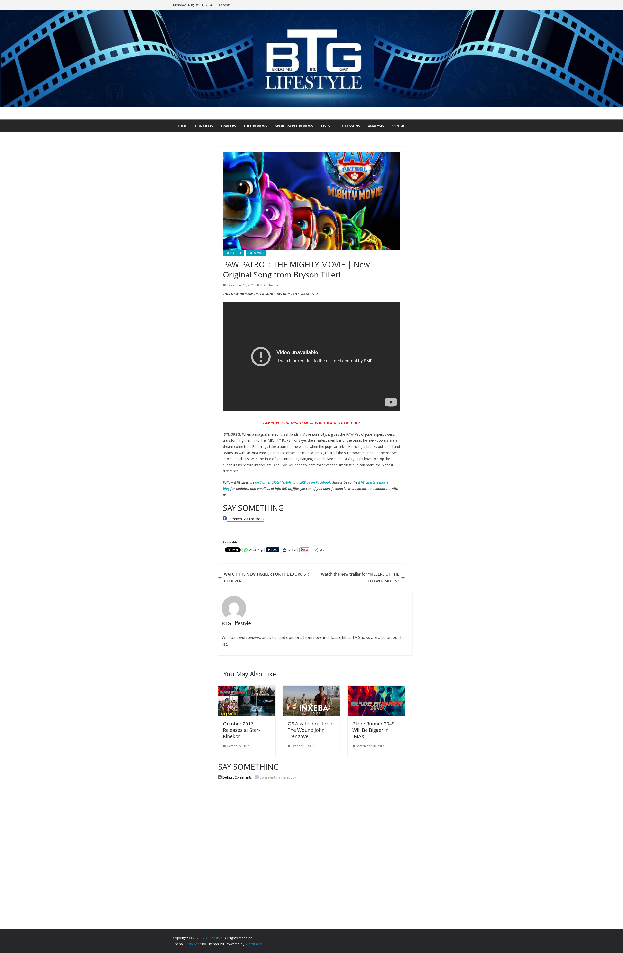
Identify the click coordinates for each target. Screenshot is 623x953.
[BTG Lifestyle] (311, 13)
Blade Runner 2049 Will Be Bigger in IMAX (373, 730)
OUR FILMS (204, 126)
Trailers (228, 126)
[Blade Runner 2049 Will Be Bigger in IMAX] (376, 689)
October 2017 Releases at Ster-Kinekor (241, 730)
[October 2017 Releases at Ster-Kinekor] (246, 689)
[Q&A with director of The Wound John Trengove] (311, 689)
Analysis (376, 126)
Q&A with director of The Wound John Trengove (311, 730)
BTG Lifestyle (269, 285)
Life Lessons (349, 126)
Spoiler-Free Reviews (294, 126)
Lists (325, 126)
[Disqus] (311, 846)
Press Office (233, 253)
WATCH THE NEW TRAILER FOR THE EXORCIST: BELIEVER (266, 578)
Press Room (256, 253)
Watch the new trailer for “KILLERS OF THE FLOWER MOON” (360, 578)
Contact (399, 126)
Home (182, 126)
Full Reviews (255, 126)
